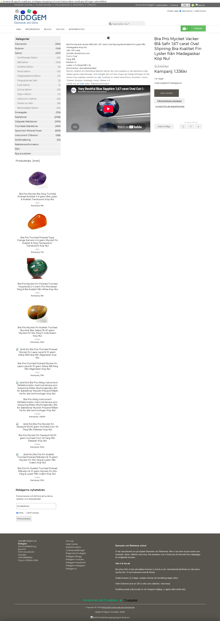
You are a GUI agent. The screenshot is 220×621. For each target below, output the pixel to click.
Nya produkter (23, 153)
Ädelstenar (38, 117)
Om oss (60, 29)
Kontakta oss (77, 29)
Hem (18, 29)
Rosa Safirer (38, 71)
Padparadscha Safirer (38, 76)
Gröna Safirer (38, 89)
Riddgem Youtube (75, 559)
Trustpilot (130, 600)
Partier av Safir (38, 103)
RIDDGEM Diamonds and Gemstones (118, 607)
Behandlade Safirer (38, 108)
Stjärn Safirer (38, 94)
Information (32, 29)
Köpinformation (73, 547)
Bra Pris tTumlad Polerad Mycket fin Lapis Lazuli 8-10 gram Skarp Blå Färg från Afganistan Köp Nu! (37, 366)
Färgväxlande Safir (38, 80)
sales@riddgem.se (27, 541)
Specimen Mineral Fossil (38, 130)
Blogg (47, 29)
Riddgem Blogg (73, 556)
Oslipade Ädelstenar (38, 121)
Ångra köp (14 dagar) (76, 553)
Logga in (174, 5)
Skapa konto (162, 5)
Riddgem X (71, 568)
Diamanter (38, 44)
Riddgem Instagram (75, 565)
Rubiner (38, 48)
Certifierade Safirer (38, 57)
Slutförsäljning (38, 139)
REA (17, 149)
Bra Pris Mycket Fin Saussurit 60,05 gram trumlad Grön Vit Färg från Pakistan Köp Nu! (37, 438)
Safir (82, 84)
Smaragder (38, 112)
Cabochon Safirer (38, 98)
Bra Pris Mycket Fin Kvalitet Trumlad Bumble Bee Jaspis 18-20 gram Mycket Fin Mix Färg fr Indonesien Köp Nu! (37, 331)
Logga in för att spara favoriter (170, 106)
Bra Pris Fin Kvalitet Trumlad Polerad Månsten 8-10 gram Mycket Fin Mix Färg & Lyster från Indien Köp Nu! (37, 471)
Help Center (72, 544)
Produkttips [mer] (28, 160)
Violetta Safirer (38, 66)
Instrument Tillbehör (38, 135)
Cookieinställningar (75, 550)
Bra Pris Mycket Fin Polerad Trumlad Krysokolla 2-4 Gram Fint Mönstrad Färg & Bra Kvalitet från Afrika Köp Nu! (37, 286)
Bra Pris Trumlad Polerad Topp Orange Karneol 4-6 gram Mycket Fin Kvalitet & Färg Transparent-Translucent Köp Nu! (37, 241)
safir (99, 77)
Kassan (198, 28)
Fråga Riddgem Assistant (169, 101)
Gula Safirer (38, 85)
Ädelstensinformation (27, 144)
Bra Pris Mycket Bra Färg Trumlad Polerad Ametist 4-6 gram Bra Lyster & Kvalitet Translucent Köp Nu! (37, 196)
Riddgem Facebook (76, 562)
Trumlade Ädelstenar (38, 126)
